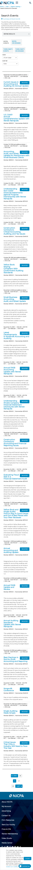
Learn (7, 6)
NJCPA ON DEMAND (16, 42)
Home (2, 6)
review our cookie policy (13, 866)
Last (18, 786)
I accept (27, 858)
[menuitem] (7, 802)
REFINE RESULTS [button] (9, 34)
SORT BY (5, 61)
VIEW (4, 55)
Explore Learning (15, 6)
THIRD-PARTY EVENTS (8, 50)
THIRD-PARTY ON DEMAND (20, 50)
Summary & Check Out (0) (11, 19)
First (15, 775)
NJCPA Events (6, 42)
